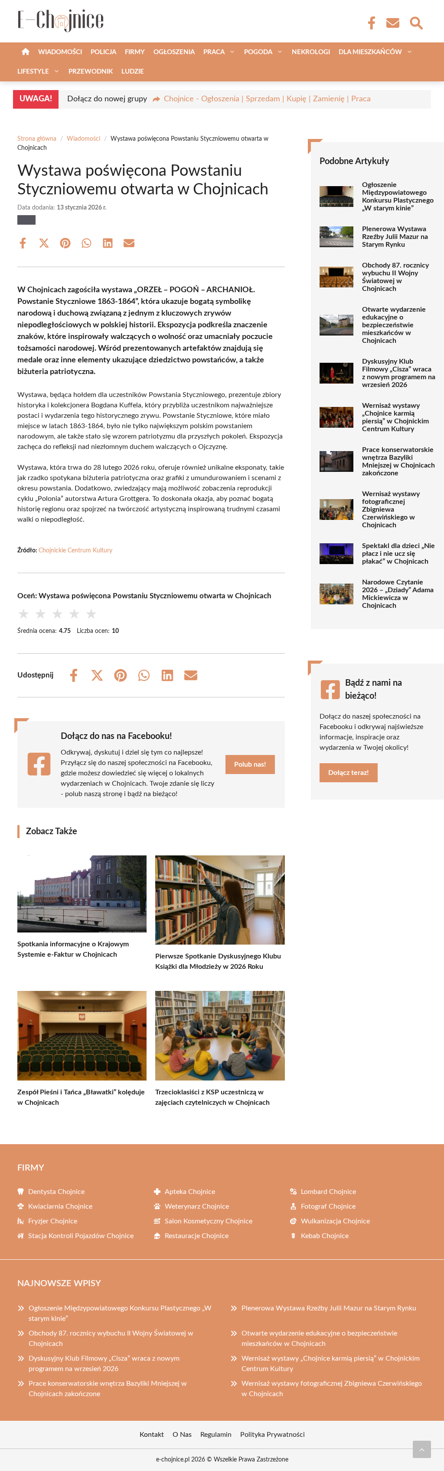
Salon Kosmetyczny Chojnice (208, 1221)
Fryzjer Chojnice (52, 1221)
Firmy (135, 52)
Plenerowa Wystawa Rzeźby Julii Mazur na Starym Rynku (395, 237)
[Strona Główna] (25, 52)
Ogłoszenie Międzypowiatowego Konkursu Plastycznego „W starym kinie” (398, 196)
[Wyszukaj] (416, 22)
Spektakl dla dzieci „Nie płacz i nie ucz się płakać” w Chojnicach (398, 553)
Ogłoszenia (174, 52)
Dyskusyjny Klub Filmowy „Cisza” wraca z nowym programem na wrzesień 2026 (398, 373)
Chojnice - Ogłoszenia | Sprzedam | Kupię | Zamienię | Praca (267, 99)
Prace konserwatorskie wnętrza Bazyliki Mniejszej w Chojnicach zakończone (398, 461)
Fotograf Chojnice (328, 1206)
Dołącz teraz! (348, 772)
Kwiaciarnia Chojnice (60, 1206)
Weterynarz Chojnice (197, 1206)
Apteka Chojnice (190, 1191)
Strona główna (36, 139)
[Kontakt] (392, 23)
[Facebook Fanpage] (369, 23)
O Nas (182, 1434)
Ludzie (132, 71)
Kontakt (152, 1434)
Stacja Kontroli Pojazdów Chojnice (81, 1235)
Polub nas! (250, 764)
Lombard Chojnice (328, 1191)
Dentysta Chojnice (56, 1191)
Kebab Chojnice (325, 1235)
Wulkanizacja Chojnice (335, 1221)
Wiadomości (60, 52)
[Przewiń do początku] (422, 1449)
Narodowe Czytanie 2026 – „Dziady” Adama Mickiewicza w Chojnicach (398, 594)
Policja (103, 52)
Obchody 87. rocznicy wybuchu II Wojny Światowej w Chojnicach (395, 277)
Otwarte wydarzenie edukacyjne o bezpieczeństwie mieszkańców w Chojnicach (394, 325)
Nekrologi (311, 52)
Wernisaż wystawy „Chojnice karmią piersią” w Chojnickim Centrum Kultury (395, 417)
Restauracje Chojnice (197, 1235)
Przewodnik (91, 71)
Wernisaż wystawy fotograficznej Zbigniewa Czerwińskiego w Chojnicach (391, 509)
